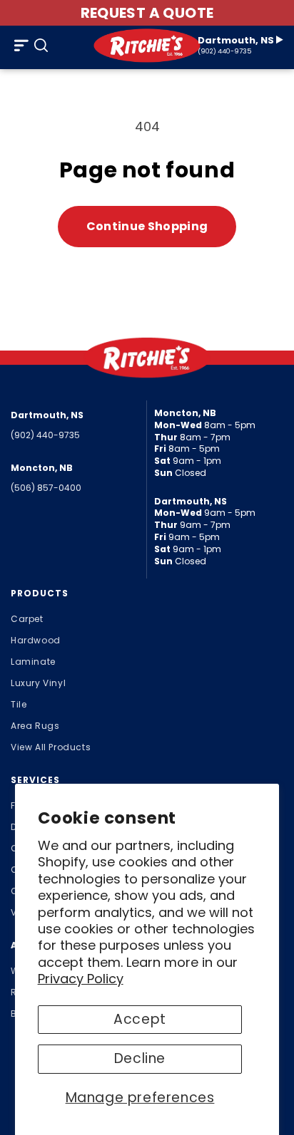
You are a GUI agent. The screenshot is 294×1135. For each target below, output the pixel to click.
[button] (21, 45)
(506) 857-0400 (46, 488)
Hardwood (36, 640)
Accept (139, 1019)
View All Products (51, 747)
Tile (18, 704)
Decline (140, 1058)
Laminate (33, 661)
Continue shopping (147, 226)
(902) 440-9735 (224, 51)
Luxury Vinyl (38, 683)
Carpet (27, 619)
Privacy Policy (80, 979)
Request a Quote (147, 13)
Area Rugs (35, 726)
